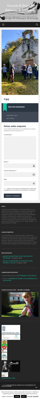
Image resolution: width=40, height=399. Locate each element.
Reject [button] (23, 396)
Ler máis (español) (33, 396)
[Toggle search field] (37, 24)
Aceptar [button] (17, 396)
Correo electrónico (10, 170)
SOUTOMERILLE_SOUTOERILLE (27, 275)
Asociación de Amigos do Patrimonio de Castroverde (20, 7)
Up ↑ (36, 387)
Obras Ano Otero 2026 (8, 378)
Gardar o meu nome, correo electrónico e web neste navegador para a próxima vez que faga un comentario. (20, 189)
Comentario (8, 135)
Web (5, 179)
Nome (6, 162)
